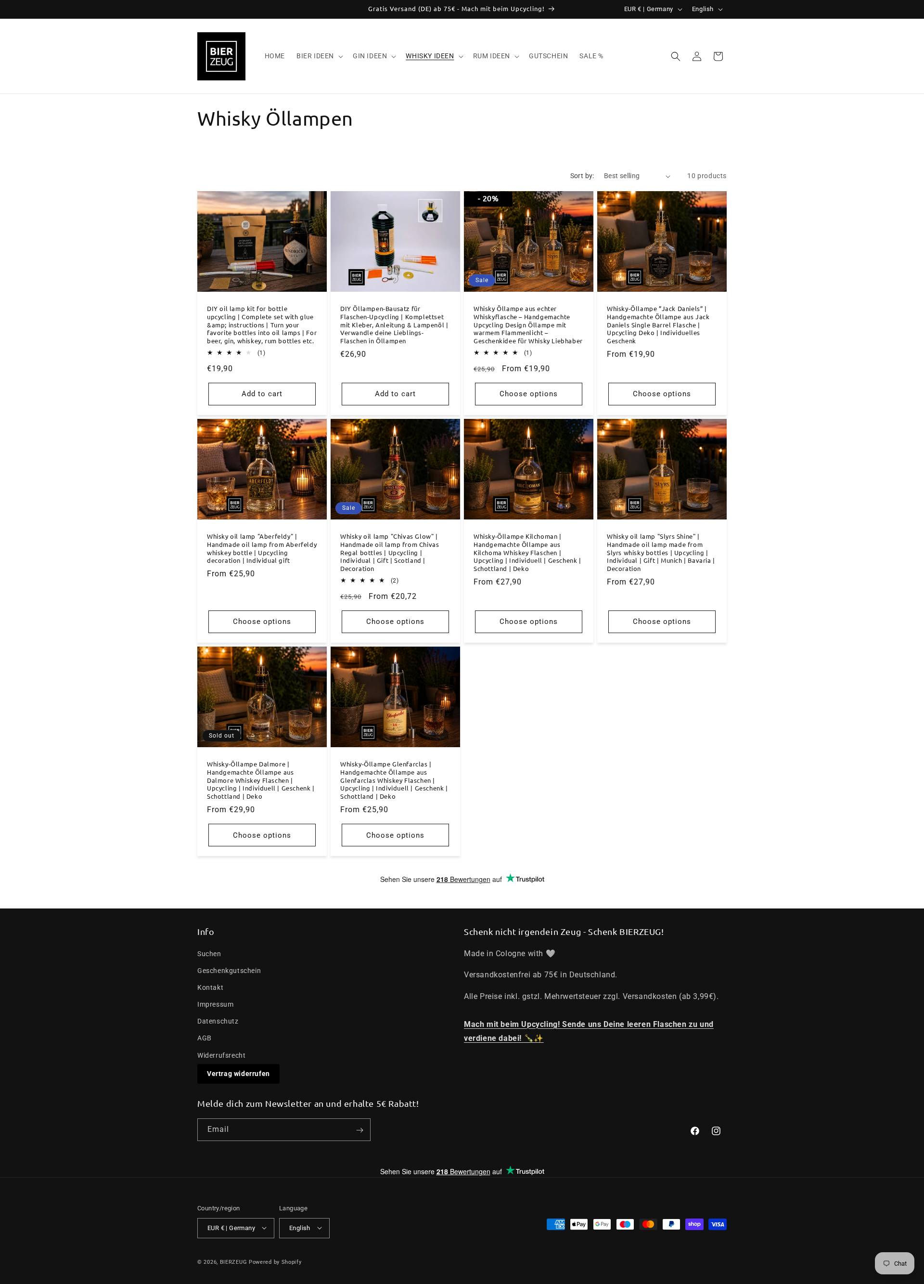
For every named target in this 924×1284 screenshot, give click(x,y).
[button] (319, 56)
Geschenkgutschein (229, 970)
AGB (204, 1038)
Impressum (215, 1004)
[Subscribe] (359, 1130)
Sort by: (582, 176)
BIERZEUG (233, 1261)
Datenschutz (218, 1021)
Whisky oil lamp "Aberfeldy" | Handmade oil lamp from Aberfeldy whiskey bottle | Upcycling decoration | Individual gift (262, 548)
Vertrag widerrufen (238, 1073)
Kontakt (210, 987)
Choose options (529, 393)
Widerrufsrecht (221, 1055)
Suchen (209, 953)
